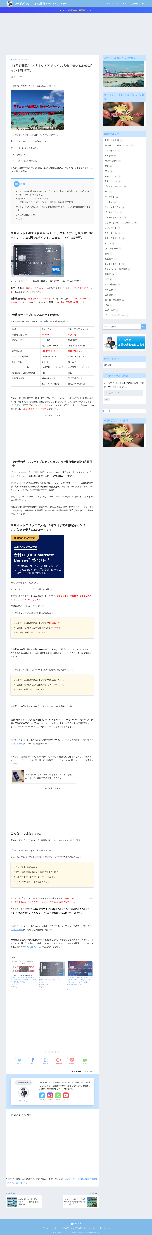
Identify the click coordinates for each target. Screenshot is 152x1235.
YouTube (65, 1099)
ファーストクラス (114, 207)
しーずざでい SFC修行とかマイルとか (39, 3)
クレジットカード (114, 264)
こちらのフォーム (33, 947)
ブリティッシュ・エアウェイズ (120, 223)
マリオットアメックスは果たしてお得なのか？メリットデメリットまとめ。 (51, 979)
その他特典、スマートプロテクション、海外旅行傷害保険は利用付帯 (45, 202)
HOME (77, 1223)
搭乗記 (109, 274)
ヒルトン (110, 202)
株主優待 (110, 259)
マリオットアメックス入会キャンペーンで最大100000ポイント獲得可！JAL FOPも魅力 (23, 979)
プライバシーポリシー (116, 315)
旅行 (108, 279)
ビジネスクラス (113, 212)
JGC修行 (110, 156)
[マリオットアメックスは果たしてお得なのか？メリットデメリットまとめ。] (52, 968)
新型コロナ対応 (113, 140)
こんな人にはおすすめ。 (26, 215)
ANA (108, 171)
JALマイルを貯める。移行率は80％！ (76, 10)
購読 (107, 399)
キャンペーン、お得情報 (117, 269)
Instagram (50, 1099)
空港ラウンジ (112, 181)
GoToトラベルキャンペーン (119, 145)
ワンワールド (112, 228)
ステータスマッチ (114, 238)
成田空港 (110, 295)
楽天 (108, 253)
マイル (109, 243)
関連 (20, 219)
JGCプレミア (112, 176)
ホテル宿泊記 (112, 284)
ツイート (107, 411)
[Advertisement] (76, 34)
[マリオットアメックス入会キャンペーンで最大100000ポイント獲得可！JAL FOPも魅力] (24, 968)
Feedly (58, 1099)
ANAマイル (109, 4)
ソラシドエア (112, 150)
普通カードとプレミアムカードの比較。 (34, 199)
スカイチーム (112, 233)
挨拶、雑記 (111, 310)
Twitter (42, 1099)
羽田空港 (110, 290)
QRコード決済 (113, 248)
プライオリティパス (115, 186)
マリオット (134, 4)
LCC (108, 305)
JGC (118, 4)
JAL (108, 166)
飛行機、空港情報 (114, 300)
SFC (125, 4)
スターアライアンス (115, 217)
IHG (143, 4)
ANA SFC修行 (113, 161)
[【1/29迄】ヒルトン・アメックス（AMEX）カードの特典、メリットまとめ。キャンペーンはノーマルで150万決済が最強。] (80, 968)
